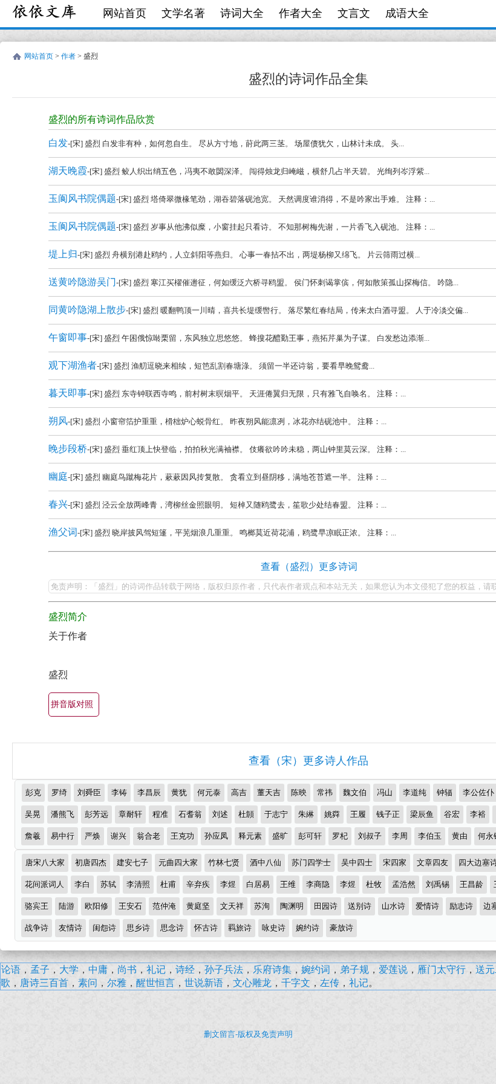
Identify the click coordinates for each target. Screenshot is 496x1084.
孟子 (40, 969)
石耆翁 (190, 814)
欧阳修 (96, 906)
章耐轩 (130, 814)
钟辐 (444, 792)
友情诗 (70, 927)
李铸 (119, 792)
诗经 (185, 969)
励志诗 (461, 906)
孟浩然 (404, 884)
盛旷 (280, 835)
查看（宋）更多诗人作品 (308, 761)
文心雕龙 (252, 983)
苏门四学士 (311, 862)
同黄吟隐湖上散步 (87, 310)
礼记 (156, 969)
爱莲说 (393, 969)
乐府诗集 (272, 969)
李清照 (138, 884)
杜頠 (246, 814)
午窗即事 (67, 337)
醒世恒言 (155, 983)
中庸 (98, 969)
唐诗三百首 (44, 983)
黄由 (460, 835)
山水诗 (393, 906)
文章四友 (432, 862)
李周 (400, 835)
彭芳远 (96, 814)
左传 (329, 983)
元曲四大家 (178, 862)
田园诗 (326, 906)
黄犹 (179, 792)
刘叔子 (370, 835)
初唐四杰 (90, 862)
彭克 (33, 792)
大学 (69, 969)
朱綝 (306, 814)
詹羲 (33, 835)
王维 (288, 884)
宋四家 (394, 862)
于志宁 (276, 814)
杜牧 (374, 884)
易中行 (62, 835)
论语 (11, 969)
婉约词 (315, 969)
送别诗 (359, 906)
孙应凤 (216, 835)
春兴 (58, 504)
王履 (358, 814)
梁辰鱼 (422, 814)
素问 (87, 983)
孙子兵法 (223, 969)
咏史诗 (274, 927)
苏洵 (262, 906)
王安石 (130, 906)
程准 (160, 814)
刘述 (220, 814)
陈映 (299, 792)
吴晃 (33, 814)
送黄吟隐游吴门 (82, 282)
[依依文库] (45, 13)
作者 (68, 56)
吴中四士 (357, 862)
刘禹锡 (437, 884)
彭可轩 (310, 835)
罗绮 (59, 792)
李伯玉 (430, 835)
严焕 (92, 835)
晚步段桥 (67, 449)
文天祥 (232, 906)
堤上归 (62, 254)
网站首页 (124, 13)
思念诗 (172, 927)
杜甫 (168, 884)
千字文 (295, 983)
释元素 (250, 835)
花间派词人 (44, 884)
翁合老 (148, 835)
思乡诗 (138, 927)
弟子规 (354, 969)
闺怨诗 (104, 927)
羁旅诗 (240, 927)
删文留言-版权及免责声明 (248, 1034)
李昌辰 (149, 792)
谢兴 (118, 835)
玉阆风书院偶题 (82, 198)
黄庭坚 (198, 906)
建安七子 (132, 862)
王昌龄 (471, 884)
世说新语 (203, 983)
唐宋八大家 (45, 862)
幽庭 (58, 476)
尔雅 (116, 983)
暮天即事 (67, 393)
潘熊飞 (62, 814)
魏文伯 (355, 792)
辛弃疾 (198, 884)
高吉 (239, 792)
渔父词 (62, 532)
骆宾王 (36, 906)
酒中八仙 (265, 862)
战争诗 (36, 927)
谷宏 (452, 814)
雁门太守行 (441, 969)
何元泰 (209, 792)
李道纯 (414, 792)
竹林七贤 (224, 862)
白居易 (258, 884)
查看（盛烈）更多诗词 (309, 566)
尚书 (127, 969)
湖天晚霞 (67, 171)
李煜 (228, 884)
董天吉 (269, 792)
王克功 (182, 835)
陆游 (66, 906)
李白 (82, 884)
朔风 (58, 421)
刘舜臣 (89, 792)
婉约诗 (307, 927)
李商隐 (318, 884)
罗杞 (340, 835)
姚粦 (332, 814)
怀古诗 (206, 927)
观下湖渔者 (72, 365)
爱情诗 (427, 906)
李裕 (478, 814)
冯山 (385, 792)
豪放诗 (341, 927)
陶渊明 (292, 906)
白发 (58, 143)
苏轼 (108, 884)
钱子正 (388, 814)
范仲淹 (164, 906)
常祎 (325, 792)
